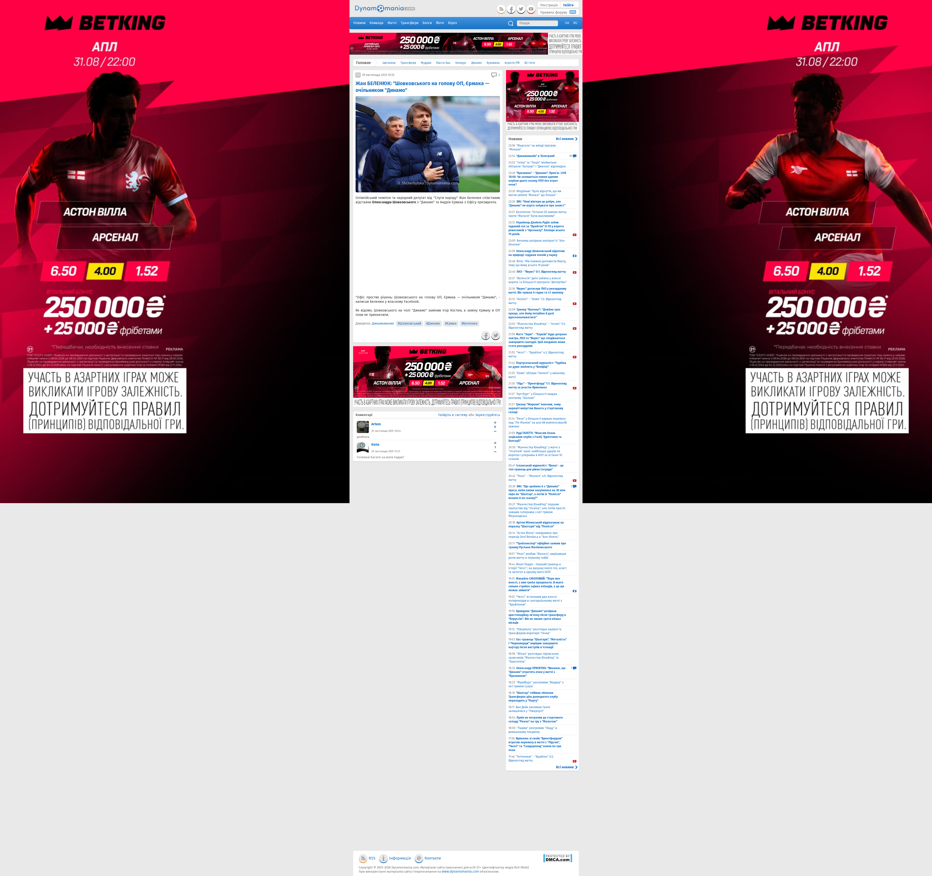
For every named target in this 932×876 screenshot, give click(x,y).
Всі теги (529, 63)
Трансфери (408, 63)
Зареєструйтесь (487, 415)
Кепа (375, 444)
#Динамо (433, 323)
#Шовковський (409, 323)
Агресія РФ (512, 63)
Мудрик (426, 63)
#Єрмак (451, 323)
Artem (376, 424)
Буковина (493, 63)
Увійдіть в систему (452, 415)
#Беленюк (469, 323)
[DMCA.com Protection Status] (557, 861)
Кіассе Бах (443, 63)
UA (567, 23)
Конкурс (460, 63)
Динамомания (383, 323)
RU (575, 23)
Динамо (476, 63)
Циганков (389, 63)
